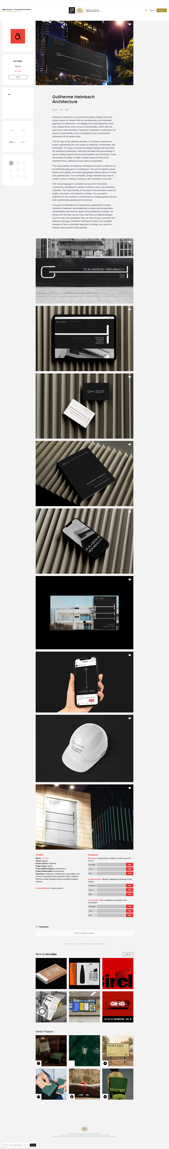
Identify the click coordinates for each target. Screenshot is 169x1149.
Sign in (152, 10)
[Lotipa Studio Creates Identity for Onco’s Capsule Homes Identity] (117, 1006)
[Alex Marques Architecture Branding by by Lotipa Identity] (51, 973)
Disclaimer (106, 1135)
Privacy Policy (63, 1135)
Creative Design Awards (93, 1137)
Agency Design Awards (60, 1137)
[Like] (129, 24)
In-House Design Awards (76, 1137)
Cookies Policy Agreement (77, 1135)
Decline (25, 1145)
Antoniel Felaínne (43, 888)
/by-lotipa (17, 71)
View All (128, 954)
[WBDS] (11, 163)
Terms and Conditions (94, 1135)
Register (161, 10)
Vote (129, 864)
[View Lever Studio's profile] (105, 1097)
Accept (33, 1145)
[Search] (146, 10)
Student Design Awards (108, 1137)
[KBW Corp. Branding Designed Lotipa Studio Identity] (84, 1006)
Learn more (17, 1145)
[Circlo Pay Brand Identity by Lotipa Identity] (117, 973)
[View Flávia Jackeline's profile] (38, 1097)
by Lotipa (45, 858)
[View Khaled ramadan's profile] (105, 1063)
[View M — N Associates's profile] (72, 1063)
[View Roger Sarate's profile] (72, 1097)
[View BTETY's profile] (38, 1063)
